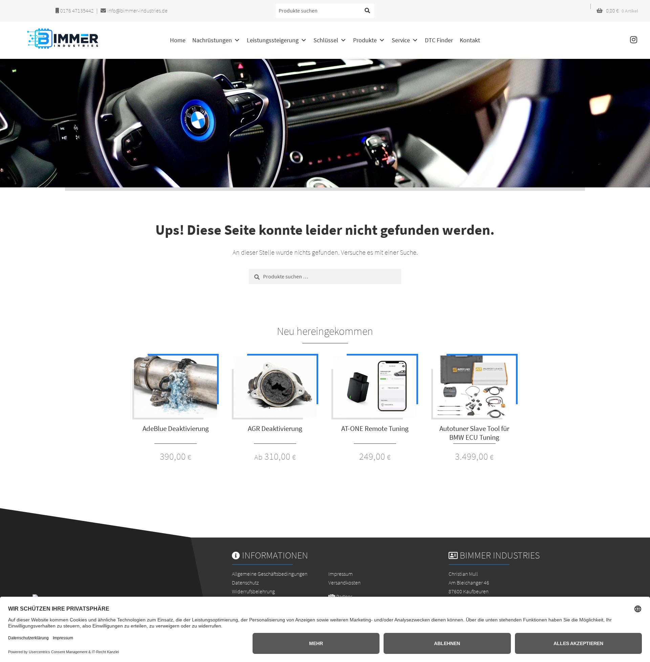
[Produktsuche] (367, 11)
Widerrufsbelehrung (253, 591)
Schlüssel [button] (325, 40)
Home (178, 40)
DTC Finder (439, 40)
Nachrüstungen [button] (212, 40)
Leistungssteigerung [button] (273, 40)
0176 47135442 (76, 10)
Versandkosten (344, 582)
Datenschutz (245, 582)
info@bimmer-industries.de (137, 10)
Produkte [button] (365, 40)
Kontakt (470, 40)
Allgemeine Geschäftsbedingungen (269, 573)
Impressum (340, 573)
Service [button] (401, 40)
